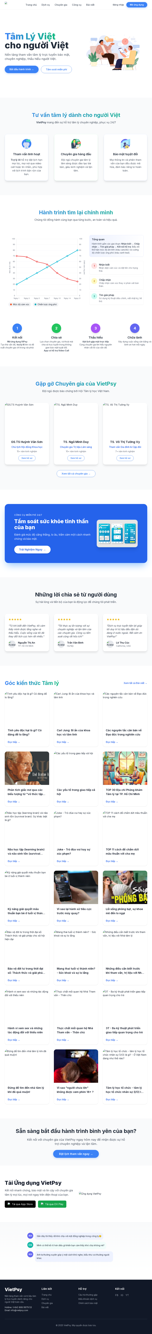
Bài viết (90, 4)
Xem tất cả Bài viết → (135, 683)
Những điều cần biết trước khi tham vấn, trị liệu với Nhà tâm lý (124, 972)
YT (127, 1298)
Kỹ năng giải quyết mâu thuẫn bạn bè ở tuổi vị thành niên (26, 913)
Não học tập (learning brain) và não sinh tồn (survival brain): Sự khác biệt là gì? (26, 853)
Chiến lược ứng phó (47, 304)
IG (122, 1298)
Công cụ (76, 4)
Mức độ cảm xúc (21, 304)
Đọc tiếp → (14, 741)
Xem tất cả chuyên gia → (76, 473)
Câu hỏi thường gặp (88, 1298)
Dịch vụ (46, 4)
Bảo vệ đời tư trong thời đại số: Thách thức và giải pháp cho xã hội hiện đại (26, 972)
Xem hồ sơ (27, 458)
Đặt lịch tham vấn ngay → (76, 1153)
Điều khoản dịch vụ (87, 1302)
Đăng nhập (118, 4)
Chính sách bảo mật (88, 1306)
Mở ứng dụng (137, 4)
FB (116, 1298)
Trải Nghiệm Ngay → (32, 549)
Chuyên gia (61, 4)
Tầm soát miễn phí (56, 69)
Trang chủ (31, 4)
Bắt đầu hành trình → (22, 69)
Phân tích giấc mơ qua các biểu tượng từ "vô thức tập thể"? (25, 794)
